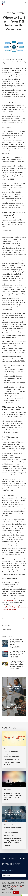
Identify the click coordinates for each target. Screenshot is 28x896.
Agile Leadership (8, 825)
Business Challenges (10, 827)
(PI (16, 600)
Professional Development (11, 759)
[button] (25, 3)
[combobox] (14, 629)
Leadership (7, 830)
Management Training (10, 754)
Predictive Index (8, 600)
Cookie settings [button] (7, 892)
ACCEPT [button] (16, 892)
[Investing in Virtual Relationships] (14, 686)
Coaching (19, 13)
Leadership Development (11, 751)
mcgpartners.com (9, 609)
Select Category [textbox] (7, 629)
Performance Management (11, 756)
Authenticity (10, 13)
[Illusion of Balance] (14, 706)
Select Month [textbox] (6, 875)
